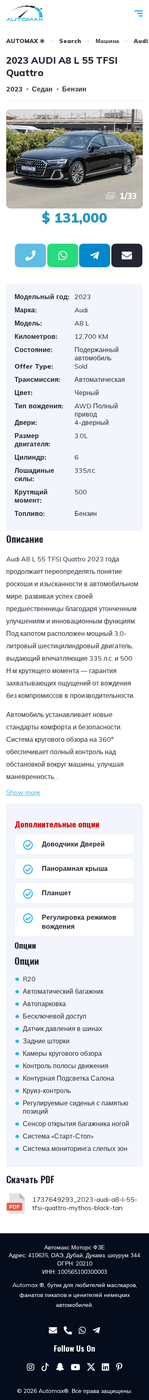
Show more (23, 792)
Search (70, 41)
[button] (62, 255)
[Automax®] (24, 13)
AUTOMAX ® (25, 41)
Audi (141, 41)
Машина (107, 41)
